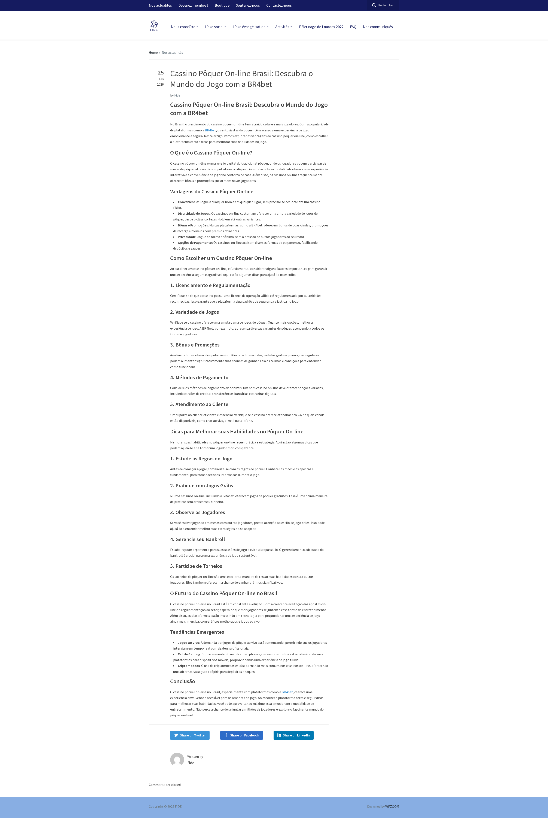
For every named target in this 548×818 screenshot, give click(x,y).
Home (153, 52)
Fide (177, 95)
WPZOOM (392, 806)
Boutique (222, 5)
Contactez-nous (279, 5)
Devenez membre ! (193, 5)
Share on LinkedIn (296, 735)
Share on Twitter (193, 735)
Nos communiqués (378, 26)
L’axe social (214, 26)
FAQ (353, 26)
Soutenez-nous (248, 5)
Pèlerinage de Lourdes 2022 (321, 26)
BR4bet (210, 130)
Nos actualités (160, 5)
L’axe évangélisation (249, 26)
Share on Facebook (244, 735)
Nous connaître (183, 26)
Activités (282, 26)
